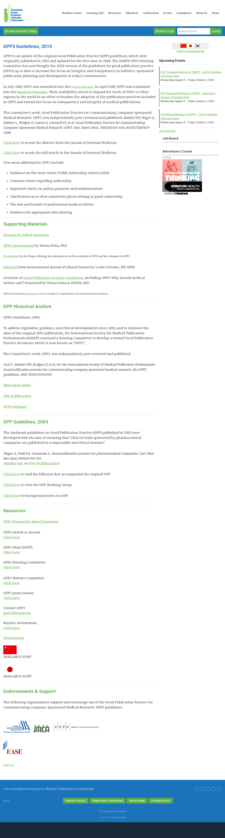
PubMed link (13, 463)
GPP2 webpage (15, 407)
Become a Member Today (21, 31)
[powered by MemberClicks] (112, 817)
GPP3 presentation (18, 246)
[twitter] (219, 789)
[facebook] (213, 789)
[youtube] (208, 789)
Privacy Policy (76, 800)
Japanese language (32, 92)
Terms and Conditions (107, 800)
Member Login (164, 31)
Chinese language (82, 86)
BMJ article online (17, 385)
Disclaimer (166, 157)
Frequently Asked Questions (26, 235)
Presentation (11, 256)
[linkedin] (196, 789)
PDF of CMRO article (43, 463)
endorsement (31, 293)
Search (216, 31)
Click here (11, 143)
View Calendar (167, 131)
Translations (13, 638)
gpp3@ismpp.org (17, 613)
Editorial (10, 267)
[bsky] (202, 789)
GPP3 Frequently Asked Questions (30, 522)
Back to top (8, 765)
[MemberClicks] (13, 13)
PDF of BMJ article (17, 396)
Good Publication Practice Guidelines (53, 278)
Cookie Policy (160, 800)
